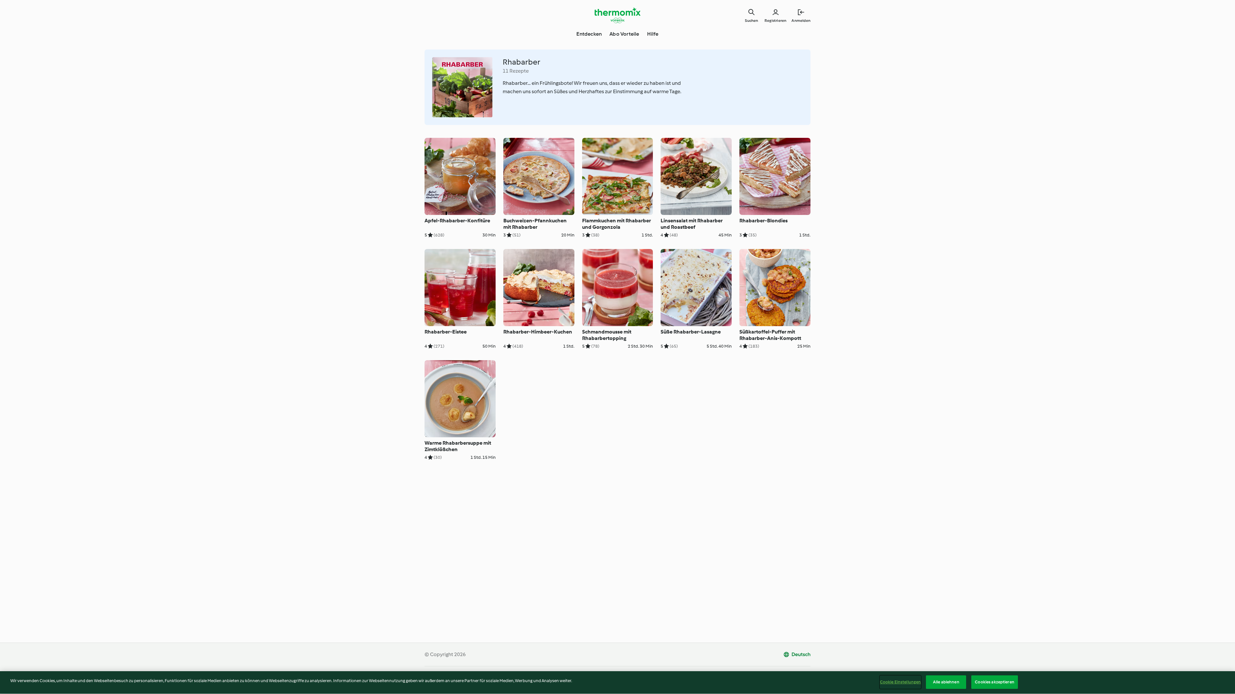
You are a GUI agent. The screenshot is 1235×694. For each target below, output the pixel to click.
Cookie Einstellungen (900, 682)
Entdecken (589, 34)
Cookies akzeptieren (994, 682)
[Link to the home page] (617, 15)
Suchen (751, 20)
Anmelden (800, 20)
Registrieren (775, 20)
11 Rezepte (516, 71)
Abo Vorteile (624, 34)
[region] (617, 682)
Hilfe (653, 34)
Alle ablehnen (946, 682)
